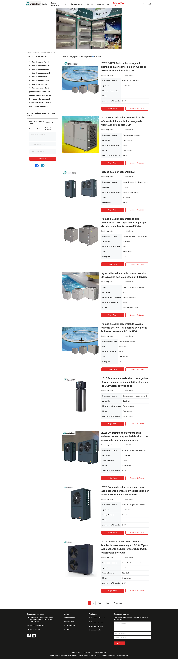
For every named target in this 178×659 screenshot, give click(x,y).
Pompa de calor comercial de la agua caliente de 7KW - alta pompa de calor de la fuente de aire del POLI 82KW (124, 328)
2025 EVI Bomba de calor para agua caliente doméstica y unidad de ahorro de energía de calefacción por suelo (124, 436)
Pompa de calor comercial (39, 99)
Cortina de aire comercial (39, 69)
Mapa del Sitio (76, 652)
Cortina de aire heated (38, 77)
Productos (36, 52)
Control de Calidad (69, 625)
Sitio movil (87, 652)
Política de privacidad (100, 652)
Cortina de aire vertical (38, 84)
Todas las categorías (95, 630)
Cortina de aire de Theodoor (40, 62)
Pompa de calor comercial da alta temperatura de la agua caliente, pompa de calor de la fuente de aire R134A (123, 222)
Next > (100, 603)
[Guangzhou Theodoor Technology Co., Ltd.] (33, 3)
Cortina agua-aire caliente (39, 88)
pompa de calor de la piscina (40, 95)
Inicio (29, 52)
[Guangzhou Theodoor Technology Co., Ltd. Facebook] (29, 635)
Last (108, 603)
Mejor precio (112, 109)
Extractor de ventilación (38, 106)
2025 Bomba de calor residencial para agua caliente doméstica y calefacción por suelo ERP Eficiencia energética (125, 491)
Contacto (42, 159)
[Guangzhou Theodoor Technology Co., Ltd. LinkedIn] (34, 635)
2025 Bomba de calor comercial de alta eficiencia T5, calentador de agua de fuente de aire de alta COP (123, 121)
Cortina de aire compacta (39, 66)
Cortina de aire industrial (39, 80)
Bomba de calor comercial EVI (118, 171)
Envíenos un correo (137, 109)
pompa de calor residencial (39, 92)
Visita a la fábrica (69, 621)
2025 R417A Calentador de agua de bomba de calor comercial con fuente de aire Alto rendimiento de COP (123, 67)
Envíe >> (119, 643)
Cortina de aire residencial (39, 73)
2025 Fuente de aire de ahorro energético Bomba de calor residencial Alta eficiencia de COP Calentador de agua (124, 382)
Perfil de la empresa (69, 617)
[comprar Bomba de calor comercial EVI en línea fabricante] (80, 188)
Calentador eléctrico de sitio (40, 103)
